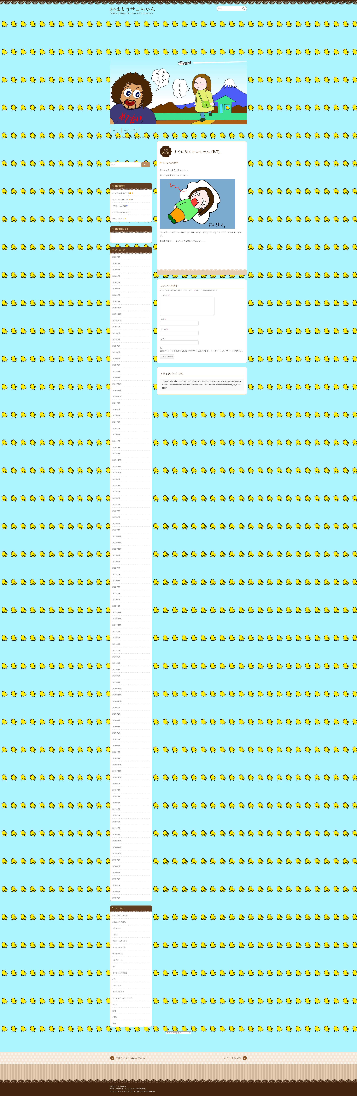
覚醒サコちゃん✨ (119, 218)
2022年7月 (116, 568)
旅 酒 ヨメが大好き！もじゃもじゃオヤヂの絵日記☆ (128, 1088)
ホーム (116, 130)
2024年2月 (116, 447)
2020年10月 (117, 701)
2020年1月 (116, 758)
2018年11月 (117, 847)
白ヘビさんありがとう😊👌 (122, 193)
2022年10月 (117, 549)
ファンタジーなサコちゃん (122, 998)
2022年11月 (117, 542)
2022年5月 (116, 580)
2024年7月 (116, 416)
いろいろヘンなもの (119, 915)
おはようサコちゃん (118, 1086)
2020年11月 (117, 695)
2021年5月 (116, 657)
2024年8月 (116, 409)
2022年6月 (116, 574)
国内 (114, 1011)
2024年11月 (117, 390)
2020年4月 (116, 739)
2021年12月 (117, 612)
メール (164, 329)
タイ (114, 966)
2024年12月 (117, 384)
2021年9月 (116, 631)
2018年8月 (116, 866)
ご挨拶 (114, 934)
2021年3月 (116, 669)
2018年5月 (116, 885)
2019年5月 (116, 809)
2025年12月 (117, 308)
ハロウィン (116, 985)
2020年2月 (116, 752)
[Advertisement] (178, 35)
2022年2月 (116, 599)
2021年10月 (117, 625)
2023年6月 (116, 498)
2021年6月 (116, 650)
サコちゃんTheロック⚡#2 (122, 199)
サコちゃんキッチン (119, 941)
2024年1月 (116, 454)
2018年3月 (116, 898)
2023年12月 (117, 460)
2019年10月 (117, 777)
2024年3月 (116, 441)
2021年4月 (116, 663)
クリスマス (116, 928)
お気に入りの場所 (119, 922)
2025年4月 (116, 358)
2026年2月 (116, 295)
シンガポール (117, 960)
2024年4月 (116, 434)
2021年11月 (117, 619)
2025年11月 (117, 314)
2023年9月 (116, 479)
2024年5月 (116, 428)
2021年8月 (116, 638)
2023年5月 (116, 504)
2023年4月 (116, 511)
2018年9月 (116, 860)
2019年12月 (117, 765)
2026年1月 (116, 301)
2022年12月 (117, 536)
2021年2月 (116, 676)
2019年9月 (116, 784)
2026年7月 (116, 263)
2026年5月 (116, 276)
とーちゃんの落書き (119, 973)
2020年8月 (116, 714)
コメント (165, 295)
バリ (114, 979)
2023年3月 (116, 517)
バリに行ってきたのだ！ (121, 212)
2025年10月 (117, 320)
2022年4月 (116, 587)
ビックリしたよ (118, 991)
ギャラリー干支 (130, 130)
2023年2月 (116, 523)
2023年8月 (116, 485)
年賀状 (114, 1017)
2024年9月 (116, 403)
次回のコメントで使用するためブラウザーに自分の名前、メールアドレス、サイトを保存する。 (202, 350)
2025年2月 (116, 371)
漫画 (114, 1023)
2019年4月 (116, 815)
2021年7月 (116, 644)
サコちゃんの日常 (170, 162)
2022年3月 (116, 593)
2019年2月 (116, 828)
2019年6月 (116, 803)
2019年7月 (116, 796)
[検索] (145, 164)
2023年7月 (116, 492)
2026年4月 (116, 282)
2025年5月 (116, 352)
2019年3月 (116, 822)
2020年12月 (117, 688)
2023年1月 (116, 530)
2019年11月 (117, 771)
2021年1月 (116, 682)
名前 (163, 319)
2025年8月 (116, 333)
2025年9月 (116, 327)
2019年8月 (116, 790)
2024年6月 (116, 422)
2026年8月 (116, 257)
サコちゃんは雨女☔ (120, 206)
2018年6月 (116, 879)
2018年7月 (116, 872)
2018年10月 (117, 853)
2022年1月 (116, 606)
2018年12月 (117, 841)
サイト (163, 339)
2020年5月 (116, 733)
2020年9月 (116, 707)
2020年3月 (116, 745)
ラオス (114, 1004)
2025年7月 (116, 339)
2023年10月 (117, 473)
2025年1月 (116, 377)
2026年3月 (116, 289)
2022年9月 (116, 555)
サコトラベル (117, 953)
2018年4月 (116, 891)
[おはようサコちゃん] (178, 90)
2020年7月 (116, 720)
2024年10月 (117, 396)
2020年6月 (116, 726)
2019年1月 (116, 834)
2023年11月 (117, 466)
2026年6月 (116, 270)
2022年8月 (116, 561)
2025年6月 (116, 346)
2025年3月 (116, 365)
